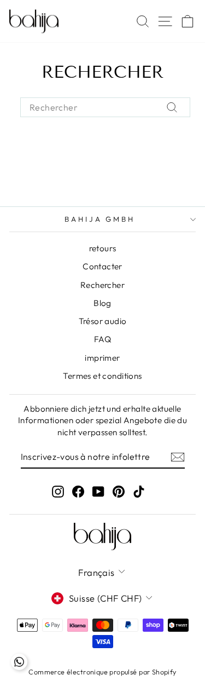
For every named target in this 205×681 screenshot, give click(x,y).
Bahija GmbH (100, 219)
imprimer (102, 358)
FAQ (102, 339)
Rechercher (102, 285)
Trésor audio (103, 321)
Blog (102, 303)
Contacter (102, 266)
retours (102, 248)
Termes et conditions (102, 376)
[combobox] (105, 107)
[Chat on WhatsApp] (19, 662)
